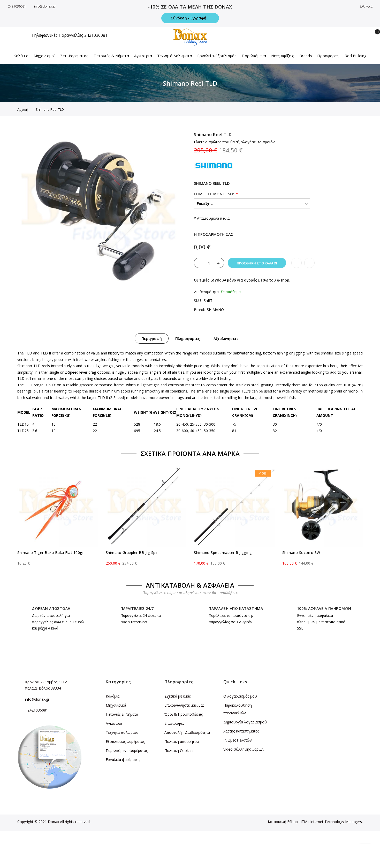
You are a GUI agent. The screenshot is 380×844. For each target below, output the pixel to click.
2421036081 (17, 6)
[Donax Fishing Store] (190, 37)
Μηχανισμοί (116, 705)
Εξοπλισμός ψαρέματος (125, 741)
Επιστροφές (174, 723)
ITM (304, 821)
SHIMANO (215, 309)
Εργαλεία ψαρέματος (123, 759)
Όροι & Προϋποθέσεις (183, 714)
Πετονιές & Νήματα (122, 714)
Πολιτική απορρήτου (181, 741)
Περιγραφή (151, 338)
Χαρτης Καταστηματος (241, 731)
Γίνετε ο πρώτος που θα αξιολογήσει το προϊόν (234, 141)
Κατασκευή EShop (283, 821)
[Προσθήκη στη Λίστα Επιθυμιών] (296, 263)
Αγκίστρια (114, 723)
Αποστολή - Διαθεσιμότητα (187, 732)
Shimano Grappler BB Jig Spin (132, 552)
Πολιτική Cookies (178, 750)
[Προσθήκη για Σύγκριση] (309, 263)
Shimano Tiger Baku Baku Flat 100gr (50, 552)
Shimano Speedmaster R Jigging (223, 552)
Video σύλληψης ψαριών (243, 749)
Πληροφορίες (187, 338)
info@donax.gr (45, 6)
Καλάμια (112, 696)
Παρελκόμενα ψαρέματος (127, 750)
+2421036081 (36, 710)
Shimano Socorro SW (301, 552)
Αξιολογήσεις (226, 338)
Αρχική (22, 109)
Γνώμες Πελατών (237, 740)
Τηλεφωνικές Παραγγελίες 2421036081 (69, 35)
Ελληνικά (366, 6)
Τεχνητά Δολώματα (122, 732)
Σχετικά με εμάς (177, 696)
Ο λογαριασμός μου (240, 696)
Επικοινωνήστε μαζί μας (184, 705)
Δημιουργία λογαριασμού (245, 722)
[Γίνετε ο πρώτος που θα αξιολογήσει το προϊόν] (57, 558)
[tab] (152, 338)
